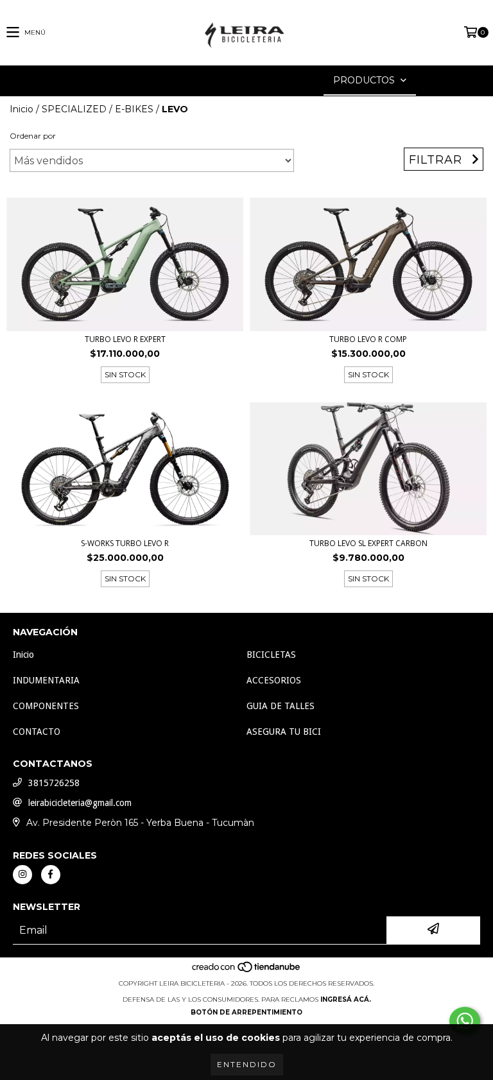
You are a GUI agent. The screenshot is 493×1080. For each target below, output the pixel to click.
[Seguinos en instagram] (22, 874)
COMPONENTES (46, 706)
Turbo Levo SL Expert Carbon (368, 543)
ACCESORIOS (273, 680)
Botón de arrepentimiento (246, 1012)
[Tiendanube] (247, 970)
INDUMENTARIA (46, 680)
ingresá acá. (345, 999)
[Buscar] (227, 80)
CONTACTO (36, 731)
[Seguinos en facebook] (50, 874)
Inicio (21, 109)
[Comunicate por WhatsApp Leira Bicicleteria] (464, 1021)
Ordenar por (33, 136)
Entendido (247, 1064)
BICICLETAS (271, 654)
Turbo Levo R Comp (368, 339)
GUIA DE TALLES (280, 706)
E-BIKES (134, 109)
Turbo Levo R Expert (125, 339)
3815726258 (54, 783)
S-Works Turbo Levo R (125, 543)
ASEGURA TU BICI (283, 731)
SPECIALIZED (74, 109)
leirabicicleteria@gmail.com (80, 803)
